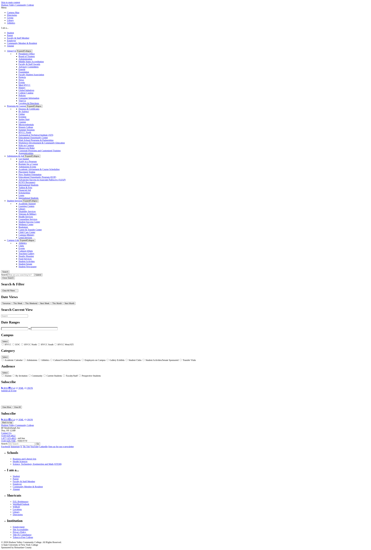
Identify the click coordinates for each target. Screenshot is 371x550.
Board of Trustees (27, 56)
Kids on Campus (26, 145)
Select (5, 341)
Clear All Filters (9, 291)
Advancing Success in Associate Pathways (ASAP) (42, 180)
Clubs (21, 246)
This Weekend (31, 303)
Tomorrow (6, 303)
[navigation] (185, 7)
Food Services (25, 259)
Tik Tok (26, 446)
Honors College (26, 127)
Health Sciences (20, 461)
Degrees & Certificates (29, 109)
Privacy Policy (19, 532)
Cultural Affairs (26, 251)
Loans (21, 195)
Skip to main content (10, 2)
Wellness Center (26, 224)
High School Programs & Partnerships (36, 140)
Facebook (5, 446)
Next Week (44, 303)
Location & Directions (29, 103)
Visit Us (22, 100)
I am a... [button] (5, 28)
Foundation (24, 72)
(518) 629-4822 (8, 435)
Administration (25, 59)
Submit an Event (8, 390)
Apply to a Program (28, 161)
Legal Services (25, 237)
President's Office (27, 54)
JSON (30, 388)
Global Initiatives (26, 90)
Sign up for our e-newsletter (61, 446)
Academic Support (27, 203)
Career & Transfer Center (30, 229)
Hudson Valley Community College (17, 5)
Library (10, 20)
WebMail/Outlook (21, 504)
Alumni (10, 46)
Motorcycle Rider (27, 148)
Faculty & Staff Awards (29, 64)
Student (10, 33)
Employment (18, 527)
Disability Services (27, 211)
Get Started (24, 159)
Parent (10, 35)
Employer (11, 40)
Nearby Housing (26, 256)
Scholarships (24, 193)
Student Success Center (29, 222)
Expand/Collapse (24, 51)
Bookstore (23, 227)
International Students (28, 185)
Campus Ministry (26, 235)
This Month (57, 303)
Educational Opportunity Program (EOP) (37, 177)
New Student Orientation (30, 174)
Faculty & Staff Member (18, 38)
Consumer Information (29, 98)
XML (21, 388)
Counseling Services (28, 219)
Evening (22, 117)
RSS (5, 388)
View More (6, 407)
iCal (13, 388)
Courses (22, 122)
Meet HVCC (24, 85)
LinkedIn (43, 446)
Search (5, 272)
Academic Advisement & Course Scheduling (39, 169)
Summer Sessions (27, 130)
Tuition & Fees (25, 187)
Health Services (26, 216)
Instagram (15, 446)
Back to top (7, 422)
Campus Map (13, 12)
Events (22, 82)
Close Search (8, 278)
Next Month (69, 303)
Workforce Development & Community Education (42, 143)
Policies (22, 95)
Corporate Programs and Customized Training (40, 150)
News (21, 80)
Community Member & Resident (22, 43)
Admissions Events (27, 166)
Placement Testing (27, 172)
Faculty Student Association (31, 74)
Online (22, 114)
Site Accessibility (20, 529)
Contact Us (6, 433)
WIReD (16, 507)
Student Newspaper (28, 266)
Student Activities (27, 261)
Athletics (11, 23)
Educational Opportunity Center (33, 137)
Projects (22, 77)
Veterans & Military (28, 214)
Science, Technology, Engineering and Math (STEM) (37, 464)
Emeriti (22, 69)
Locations (17, 509)
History (22, 87)
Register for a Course (28, 164)
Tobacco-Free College (23, 537)
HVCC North (25, 132)
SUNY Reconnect (27, 182)
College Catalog (26, 93)
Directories (12, 15)
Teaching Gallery (26, 253)
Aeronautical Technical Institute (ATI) (36, 135)
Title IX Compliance (22, 534)
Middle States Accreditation (31, 61)
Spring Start (24, 119)
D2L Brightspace (20, 501)
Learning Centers (26, 206)
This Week (17, 303)
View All (17, 407)
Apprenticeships (26, 153)
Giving (10, 18)
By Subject (24, 111)
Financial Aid (25, 190)
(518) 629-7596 (8, 441)
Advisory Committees (29, 67)
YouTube (34, 446)
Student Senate (25, 264)
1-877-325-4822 (8, 438)
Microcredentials (26, 124)
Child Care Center (27, 232)
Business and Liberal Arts (24, 459)
